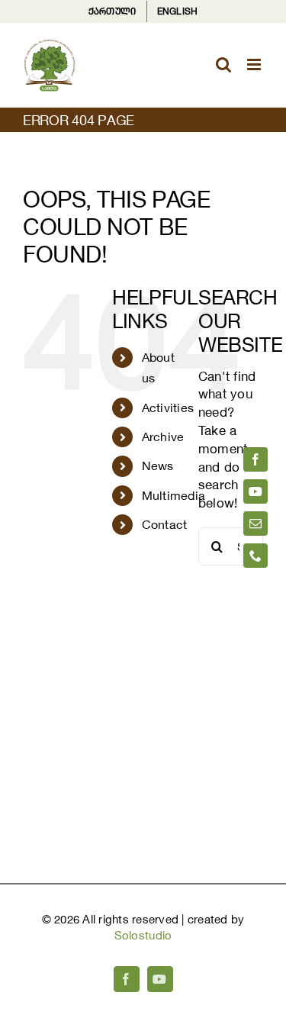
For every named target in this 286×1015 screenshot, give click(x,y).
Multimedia (174, 495)
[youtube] (255, 491)
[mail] (255, 523)
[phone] (255, 555)
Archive (163, 436)
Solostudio (143, 935)
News (158, 465)
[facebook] (255, 459)
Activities (168, 407)
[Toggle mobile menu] (255, 64)
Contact (165, 524)
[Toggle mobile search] (223, 64)
